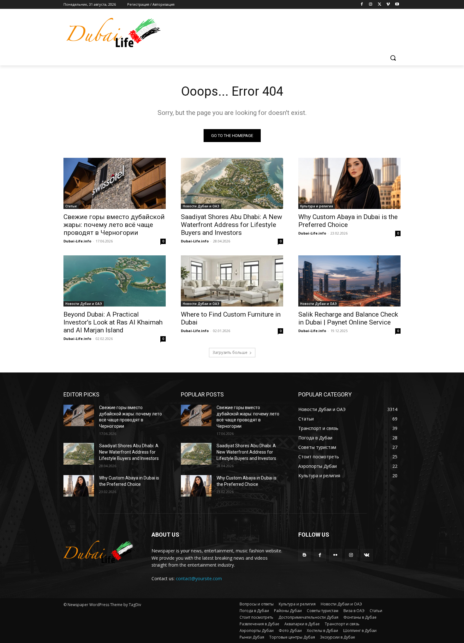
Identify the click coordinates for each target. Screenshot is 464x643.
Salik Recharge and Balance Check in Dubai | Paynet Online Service (348, 318)
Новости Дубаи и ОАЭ (201, 206)
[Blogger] (304, 555)
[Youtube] (397, 4)
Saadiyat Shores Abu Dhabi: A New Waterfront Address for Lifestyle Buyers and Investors (231, 224)
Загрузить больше (229, 352)
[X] (379, 4)
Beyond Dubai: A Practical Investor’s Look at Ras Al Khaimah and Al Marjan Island (113, 322)
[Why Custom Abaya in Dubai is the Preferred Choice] (349, 183)
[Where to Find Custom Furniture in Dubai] (232, 281)
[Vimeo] (388, 4)
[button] (393, 57)
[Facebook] (362, 4)
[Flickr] (335, 555)
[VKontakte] (366, 555)
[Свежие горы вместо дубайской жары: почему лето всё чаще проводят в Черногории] (114, 183)
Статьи (71, 206)
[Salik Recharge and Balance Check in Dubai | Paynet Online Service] (349, 281)
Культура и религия (316, 206)
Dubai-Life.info (77, 241)
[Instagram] (370, 4)
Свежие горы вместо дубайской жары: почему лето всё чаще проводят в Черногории (114, 224)
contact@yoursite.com (199, 578)
